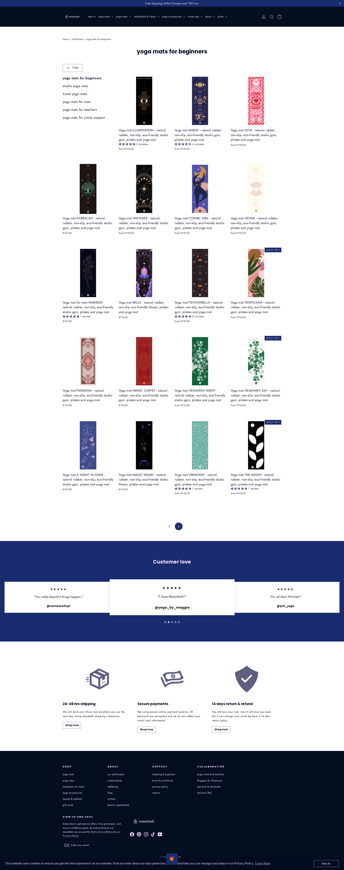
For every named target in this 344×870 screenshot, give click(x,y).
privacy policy (160, 786)
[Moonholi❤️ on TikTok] (153, 834)
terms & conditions (162, 780)
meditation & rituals (145, 16)
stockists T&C (204, 793)
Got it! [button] (326, 863)
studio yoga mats (75, 86)
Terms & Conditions (102, 832)
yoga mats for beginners (82, 78)
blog (110, 793)
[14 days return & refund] (246, 678)
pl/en (221, 16)
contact (112, 799)
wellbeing (113, 786)
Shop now (71, 725)
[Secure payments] (172, 678)
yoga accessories (172, 16)
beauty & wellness (72, 799)
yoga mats (104, 16)
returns (156, 793)
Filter (75, 68)
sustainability (115, 780)
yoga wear (122, 16)
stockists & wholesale (209, 786)
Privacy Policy (70, 836)
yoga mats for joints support (84, 117)
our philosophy (116, 774)
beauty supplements (118, 805)
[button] (127, 144)
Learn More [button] (262, 863)
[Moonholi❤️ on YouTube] (160, 834)
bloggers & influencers (210, 780)
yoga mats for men (77, 101)
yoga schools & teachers (210, 774)
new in (91, 16)
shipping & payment (163, 774)
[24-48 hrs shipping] (97, 678)
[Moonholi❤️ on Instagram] (146, 834)
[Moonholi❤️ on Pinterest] (139, 834)
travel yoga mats (75, 93)
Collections (77, 39)
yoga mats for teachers (80, 109)
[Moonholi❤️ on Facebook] (132, 834)
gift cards (68, 805)
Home (66, 39)
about (208, 16)
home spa (194, 16)
